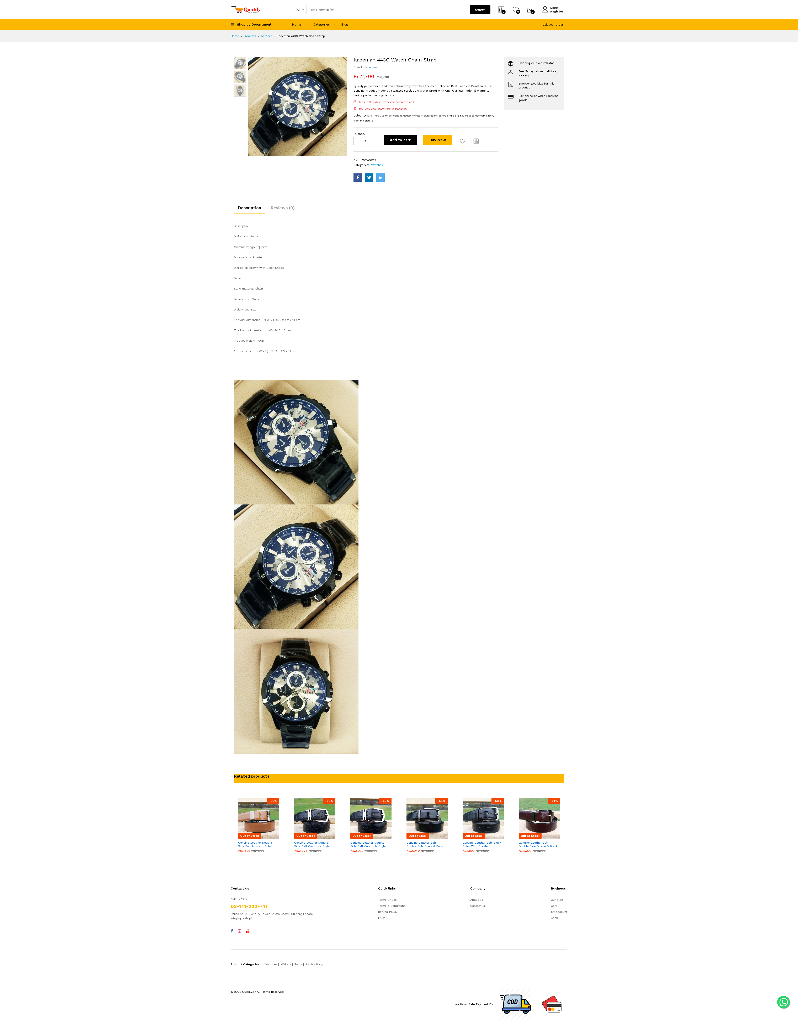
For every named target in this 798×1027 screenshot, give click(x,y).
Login (554, 7)
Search (480, 9)
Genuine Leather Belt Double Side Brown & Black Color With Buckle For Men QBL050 (482, 844)
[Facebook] (232, 931)
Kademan (370, 67)
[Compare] (476, 141)
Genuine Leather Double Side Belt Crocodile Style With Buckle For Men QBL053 (312, 844)
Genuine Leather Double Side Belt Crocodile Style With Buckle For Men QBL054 (256, 844)
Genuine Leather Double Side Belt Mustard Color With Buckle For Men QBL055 (536, 844)
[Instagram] (239, 931)
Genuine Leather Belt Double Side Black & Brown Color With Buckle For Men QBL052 (370, 844)
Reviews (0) (283, 207)
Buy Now (437, 140)
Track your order (551, 24)
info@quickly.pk (241, 918)
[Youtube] (247, 931)
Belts (298, 964)
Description (249, 207)
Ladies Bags (314, 964)
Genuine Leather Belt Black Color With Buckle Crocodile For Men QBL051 (426, 844)
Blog (344, 24)
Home (297, 24)
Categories (321, 24)
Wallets (286, 964)
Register (556, 11)
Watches (266, 36)
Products (249, 36)
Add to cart (400, 140)
